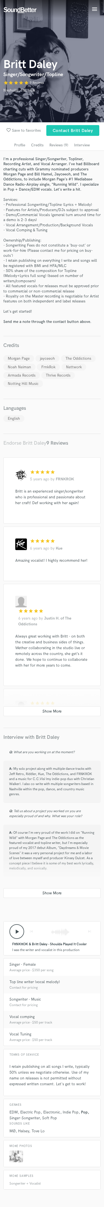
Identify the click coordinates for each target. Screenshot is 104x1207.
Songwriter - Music (25, 999)
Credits (37, 145)
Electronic (51, 1112)
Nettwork (74, 367)
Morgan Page (19, 358)
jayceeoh (47, 358)
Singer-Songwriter (24, 1118)
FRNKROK (65, 479)
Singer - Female (22, 964)
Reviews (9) (58, 145)
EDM (13, 1112)
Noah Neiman (19, 367)
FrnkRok (48, 367)
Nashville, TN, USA (19, 90)
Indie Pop (70, 1112)
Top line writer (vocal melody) (34, 982)
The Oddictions (78, 358)
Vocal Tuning (20, 1034)
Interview (82, 145)
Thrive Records (58, 375)
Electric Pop (30, 1112)
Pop (84, 1112)
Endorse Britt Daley (24, 443)
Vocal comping (22, 1016)
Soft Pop (49, 1118)
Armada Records (21, 375)
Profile (19, 145)
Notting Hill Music (23, 383)
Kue (59, 548)
